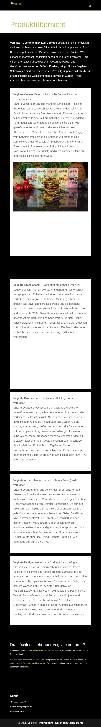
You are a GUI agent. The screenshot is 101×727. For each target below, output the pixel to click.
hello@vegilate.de (24, 706)
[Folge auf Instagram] (27, 677)
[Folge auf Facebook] (15, 677)
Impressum (46, 722)
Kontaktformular (17, 711)
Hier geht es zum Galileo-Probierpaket (50, 268)
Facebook (27, 663)
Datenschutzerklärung (69, 722)
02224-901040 (20, 702)
